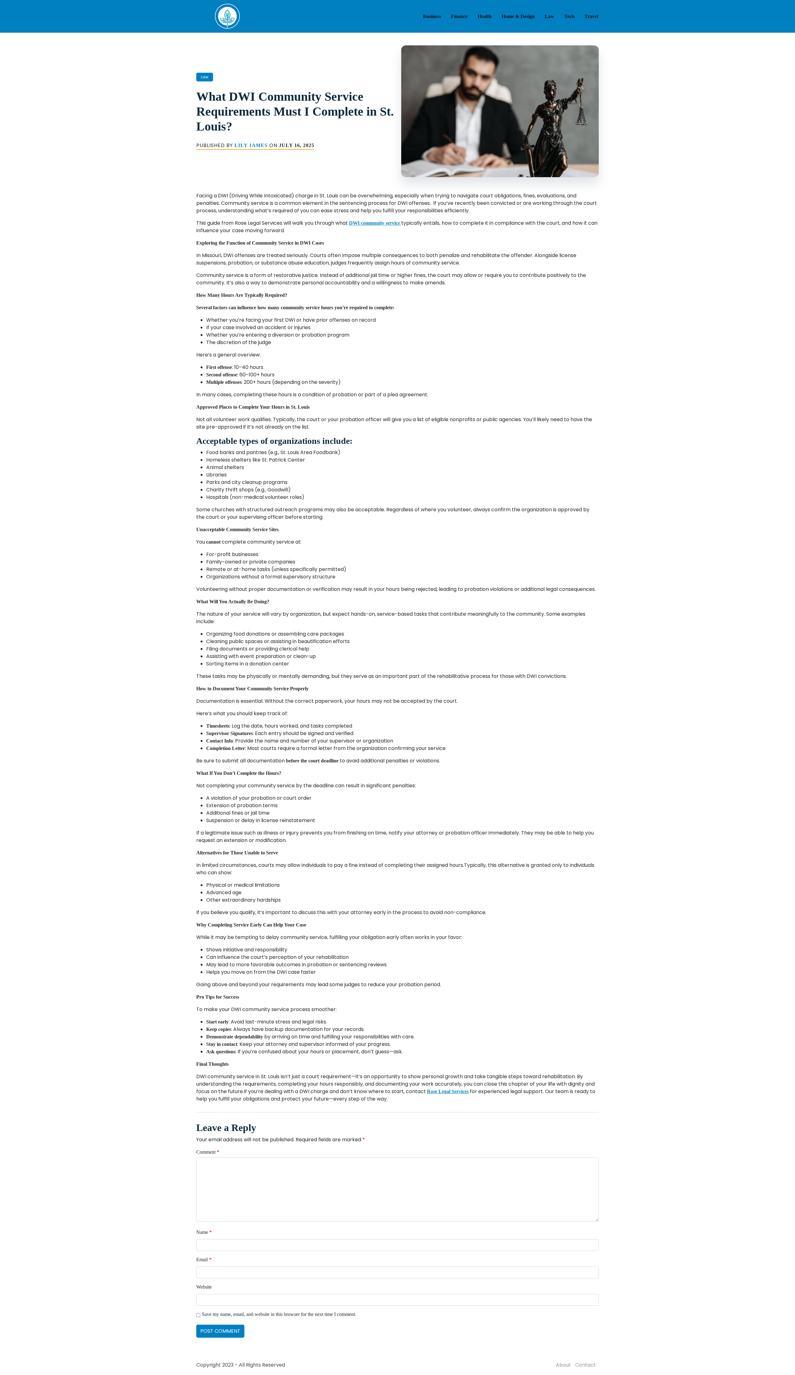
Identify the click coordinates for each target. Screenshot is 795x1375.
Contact (585, 1364)
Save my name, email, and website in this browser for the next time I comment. (279, 1314)
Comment (207, 1152)
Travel (591, 16)
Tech (569, 16)
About (563, 1364)
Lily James (251, 145)
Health (485, 16)
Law (549, 16)
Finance (459, 16)
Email (203, 1259)
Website (204, 1287)
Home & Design (518, 16)
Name (204, 1232)
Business (432, 16)
